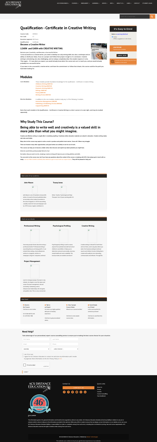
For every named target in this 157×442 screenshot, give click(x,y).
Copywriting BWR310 (42, 106)
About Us (120, 3)
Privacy (99, 389)
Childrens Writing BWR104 (44, 84)
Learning (95, 3)
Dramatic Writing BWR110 (44, 88)
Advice (104, 3)
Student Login (147, 3)
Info (111, 3)
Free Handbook (101, 396)
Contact (137, 3)
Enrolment (85, 3)
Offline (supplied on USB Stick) (122, 39)
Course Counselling (102, 394)
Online (115, 37)
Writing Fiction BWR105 (43, 95)
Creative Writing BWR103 (44, 86)
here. (60, 359)
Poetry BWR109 (40, 92)
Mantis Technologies (92, 437)
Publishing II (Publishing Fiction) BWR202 (49, 103)
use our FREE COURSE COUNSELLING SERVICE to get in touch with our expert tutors (48, 159)
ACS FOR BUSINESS (62, 3)
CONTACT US (79, 388)
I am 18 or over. (28, 354)
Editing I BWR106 (41, 90)
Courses (74, 3)
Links (128, 3)
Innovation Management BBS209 (46, 101)
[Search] (152, 16)
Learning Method (122, 34)
